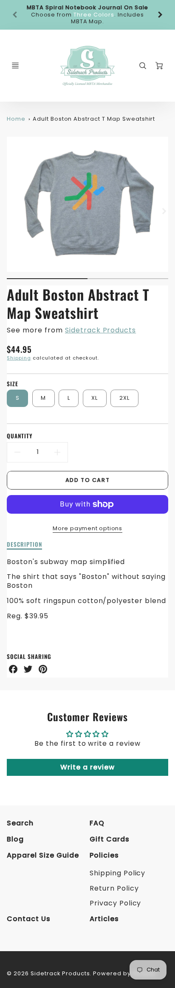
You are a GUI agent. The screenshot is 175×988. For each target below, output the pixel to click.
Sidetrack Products (100, 330)
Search (20, 823)
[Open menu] (15, 65)
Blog (15, 839)
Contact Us (29, 919)
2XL (124, 397)
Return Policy (114, 888)
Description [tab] (24, 544)
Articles (104, 919)
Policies (104, 855)
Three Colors (93, 14)
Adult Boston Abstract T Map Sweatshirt (94, 118)
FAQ (97, 823)
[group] (87, 15)
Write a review (87, 767)
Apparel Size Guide (43, 855)
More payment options (87, 528)
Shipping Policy (117, 873)
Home (16, 118)
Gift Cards (110, 839)
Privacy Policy (115, 903)
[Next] (159, 15)
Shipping (19, 357)
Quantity (20, 436)
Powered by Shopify (124, 973)
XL (94, 397)
